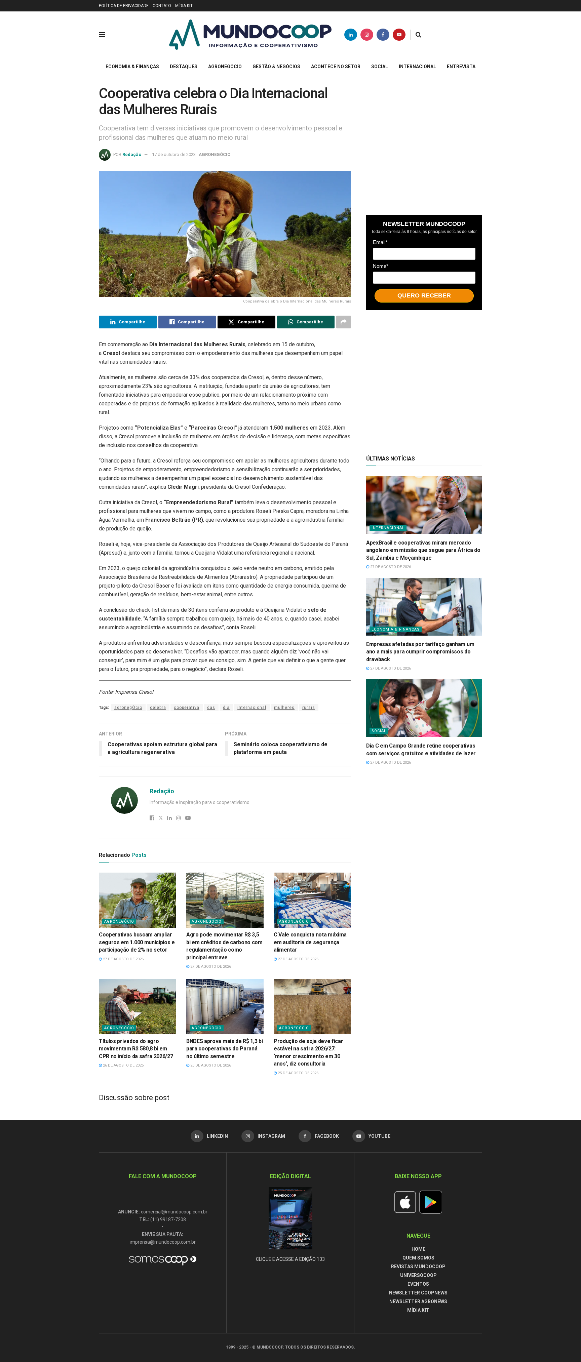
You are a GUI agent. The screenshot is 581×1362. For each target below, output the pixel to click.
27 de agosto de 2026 (123, 959)
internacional (251, 707)
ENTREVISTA (461, 66)
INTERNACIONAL (417, 66)
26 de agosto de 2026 (123, 1065)
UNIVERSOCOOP (418, 1275)
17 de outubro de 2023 (174, 154)
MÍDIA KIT (184, 5)
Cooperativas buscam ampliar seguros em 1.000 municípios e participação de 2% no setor (137, 942)
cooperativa (186, 707)
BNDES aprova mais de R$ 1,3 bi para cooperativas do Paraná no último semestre (224, 1048)
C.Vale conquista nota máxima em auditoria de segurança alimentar (310, 942)
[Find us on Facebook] (383, 35)
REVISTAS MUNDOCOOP (418, 1266)
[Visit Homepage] (250, 34)
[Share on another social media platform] (343, 322)
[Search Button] (418, 34)
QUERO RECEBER (424, 295)
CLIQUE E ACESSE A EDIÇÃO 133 (290, 1259)
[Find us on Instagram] (366, 35)
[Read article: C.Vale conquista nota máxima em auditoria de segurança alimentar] (312, 900)
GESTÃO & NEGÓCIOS (276, 66)
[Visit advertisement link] (424, 143)
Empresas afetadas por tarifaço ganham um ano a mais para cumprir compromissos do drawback (420, 652)
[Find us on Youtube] (399, 35)
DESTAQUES (183, 66)
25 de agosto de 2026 (297, 1073)
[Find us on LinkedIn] (350, 35)
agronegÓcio (128, 707)
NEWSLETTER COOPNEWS (418, 1292)
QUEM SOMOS (418, 1257)
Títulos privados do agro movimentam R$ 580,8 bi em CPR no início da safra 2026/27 (136, 1048)
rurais (308, 707)
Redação (131, 154)
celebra (158, 707)
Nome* (380, 266)
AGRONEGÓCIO (225, 66)
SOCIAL (379, 66)
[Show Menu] (102, 34)
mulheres (284, 707)
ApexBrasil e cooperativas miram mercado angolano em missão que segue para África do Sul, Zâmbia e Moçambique (423, 550)
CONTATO (162, 5)
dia (226, 707)
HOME (418, 1249)
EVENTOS (418, 1284)
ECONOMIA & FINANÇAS (132, 66)
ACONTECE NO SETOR (335, 66)
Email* (380, 242)
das (211, 707)
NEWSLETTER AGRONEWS (418, 1301)
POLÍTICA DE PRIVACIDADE (124, 5)
